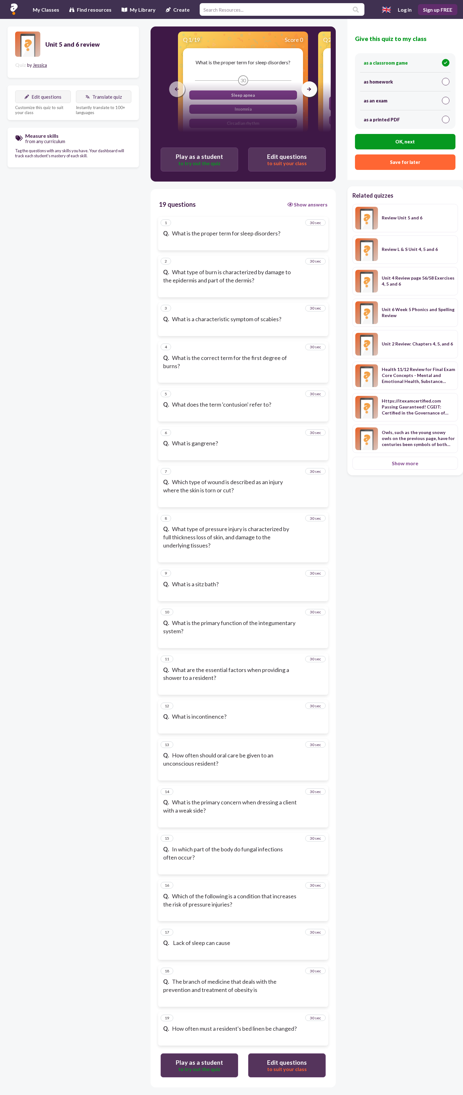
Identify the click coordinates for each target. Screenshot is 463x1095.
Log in (405, 10)
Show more (405, 463)
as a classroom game (386, 63)
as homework (378, 81)
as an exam (375, 100)
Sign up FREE (437, 10)
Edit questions (46, 97)
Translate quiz (107, 97)
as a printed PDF (382, 119)
